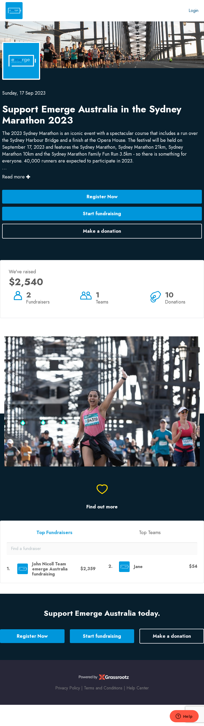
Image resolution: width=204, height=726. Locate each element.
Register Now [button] (102, 196)
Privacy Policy (67, 688)
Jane (138, 566)
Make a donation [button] (102, 231)
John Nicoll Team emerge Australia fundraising (49, 569)
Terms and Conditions (103, 688)
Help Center (137, 688)
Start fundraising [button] (102, 213)
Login (193, 10)
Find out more (102, 507)
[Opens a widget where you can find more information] (184, 716)
